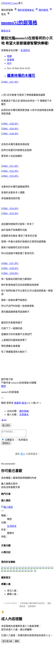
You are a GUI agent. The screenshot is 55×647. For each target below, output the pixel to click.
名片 (9, 63)
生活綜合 (25, 50)
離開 (17, 641)
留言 (24, 403)
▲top (3, 419)
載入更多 (6, 425)
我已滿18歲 (7, 641)
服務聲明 (32, 606)
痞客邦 (17, 403)
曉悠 (3, 386)
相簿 (9, 56)
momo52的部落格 (19, 22)
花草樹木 (24, 414)
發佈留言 (6, 443)
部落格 (10, 59)
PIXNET (13, 603)
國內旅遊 (24, 411)
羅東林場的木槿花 (21, 75)
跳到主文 (6, 31)
